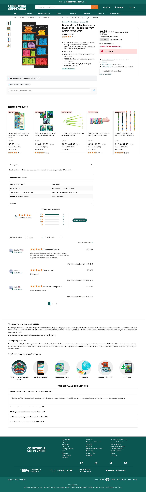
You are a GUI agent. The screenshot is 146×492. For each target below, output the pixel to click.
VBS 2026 (114, 455)
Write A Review (79, 220)
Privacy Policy (91, 453)
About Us (89, 440)
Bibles (59, 14)
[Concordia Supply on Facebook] (81, 463)
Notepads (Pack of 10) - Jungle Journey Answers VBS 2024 (45, 134)
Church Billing (66, 455)
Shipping (89, 444)
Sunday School (115, 14)
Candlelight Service (117, 449)
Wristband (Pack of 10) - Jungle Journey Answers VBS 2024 (98, 134)
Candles (73, 14)
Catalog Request (67, 449)
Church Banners (116, 451)
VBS (15, 14)
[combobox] (35, 237)
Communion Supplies (118, 446)
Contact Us (65, 446)
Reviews (65, 457)
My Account (66, 440)
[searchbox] (17, 237)
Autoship (65, 453)
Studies (87, 14)
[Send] (93, 90)
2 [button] (52, 304)
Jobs (63, 451)
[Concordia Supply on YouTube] (125, 463)
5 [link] (72, 37)
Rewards (120, 7)
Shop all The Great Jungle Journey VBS (75, 22)
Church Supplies (44, 14)
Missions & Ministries (93, 442)
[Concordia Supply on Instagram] (96, 463)
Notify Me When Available (112, 71)
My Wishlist (66, 444)
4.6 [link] (99, 153)
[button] (51, 164)
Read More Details (68, 69)
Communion (29, 14)
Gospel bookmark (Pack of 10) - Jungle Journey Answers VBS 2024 (19, 135)
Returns (89, 446)
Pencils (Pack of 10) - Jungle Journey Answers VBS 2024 (124, 134)
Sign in (107, 7)
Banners (101, 14)
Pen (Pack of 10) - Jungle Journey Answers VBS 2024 (73, 134)
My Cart (64, 442)
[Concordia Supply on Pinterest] (111, 463)
